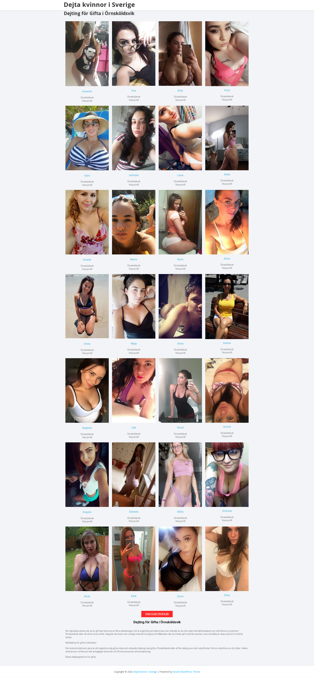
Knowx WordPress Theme (186, 671)
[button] (157, 614)
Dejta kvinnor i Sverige (99, 4)
